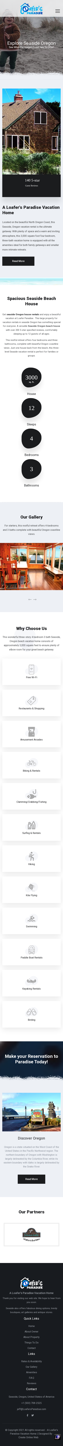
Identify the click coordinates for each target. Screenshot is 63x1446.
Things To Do (31, 1342)
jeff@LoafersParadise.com (31, 1409)
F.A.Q (31, 1377)
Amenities (31, 1372)
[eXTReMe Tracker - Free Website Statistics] (57, 1437)
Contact (32, 1348)
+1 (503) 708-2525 (31, 1403)
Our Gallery (31, 1366)
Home (31, 1326)
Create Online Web (28, 1437)
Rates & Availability (31, 1361)
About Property (31, 1337)
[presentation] (29, 599)
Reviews (31, 1383)
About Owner (31, 1331)
